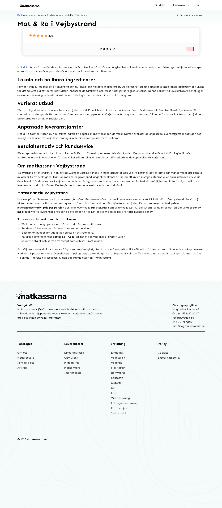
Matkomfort (72, 367)
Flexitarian (118, 367)
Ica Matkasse (73, 372)
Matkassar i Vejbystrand (48, 15)
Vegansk (116, 362)
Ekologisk (117, 352)
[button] (198, 5)
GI (112, 388)
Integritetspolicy (169, 357)
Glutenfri (116, 383)
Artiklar (22, 367)
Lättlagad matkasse (124, 403)
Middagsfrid (71, 362)
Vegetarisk (118, 357)
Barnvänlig (118, 372)
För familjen (119, 408)
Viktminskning (120, 398)
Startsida (160, 5)
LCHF (114, 393)
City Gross (71, 357)
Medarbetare (25, 357)
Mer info (105, 48)
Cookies (163, 352)
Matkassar (179, 5)
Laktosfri (117, 377)
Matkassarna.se (25, 15)
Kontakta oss (25, 362)
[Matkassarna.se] (29, 5)
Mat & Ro (23, 67)
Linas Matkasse (74, 352)
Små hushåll (118, 413)
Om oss (22, 352)
